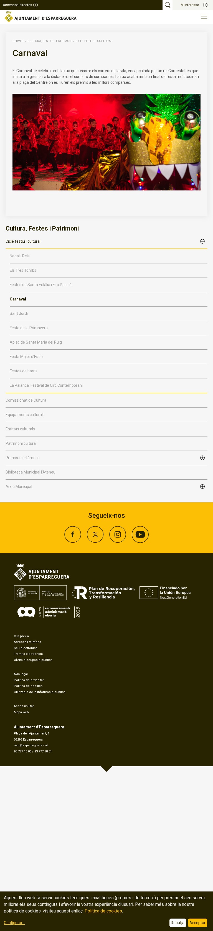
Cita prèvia (21, 636)
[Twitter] (95, 541)
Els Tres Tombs (23, 270)
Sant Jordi (19, 313)
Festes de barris (23, 371)
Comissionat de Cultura (26, 400)
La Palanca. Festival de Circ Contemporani (46, 385)
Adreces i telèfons (27, 642)
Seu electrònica (25, 648)
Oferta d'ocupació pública (33, 660)
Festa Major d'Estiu (26, 356)
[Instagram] (117, 541)
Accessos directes (17, 5)
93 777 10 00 (22, 751)
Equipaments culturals (25, 414)
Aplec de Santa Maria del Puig (36, 342)
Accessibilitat (24, 706)
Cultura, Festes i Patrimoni (49, 41)
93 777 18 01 (43, 751)
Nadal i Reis (20, 256)
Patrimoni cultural (21, 443)
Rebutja (177, 922)
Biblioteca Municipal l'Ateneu (30, 472)
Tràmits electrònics (28, 654)
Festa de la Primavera (29, 328)
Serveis (18, 41)
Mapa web (21, 712)
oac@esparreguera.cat (31, 745)
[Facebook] (72, 541)
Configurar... (14, 922)
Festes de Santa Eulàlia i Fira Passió (41, 285)
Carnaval (18, 299)
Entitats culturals (20, 429)
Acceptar (197, 922)
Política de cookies (28, 686)
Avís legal (21, 674)
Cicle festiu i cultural (93, 41)
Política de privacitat (29, 680)
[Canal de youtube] (140, 541)
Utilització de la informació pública (39, 692)
